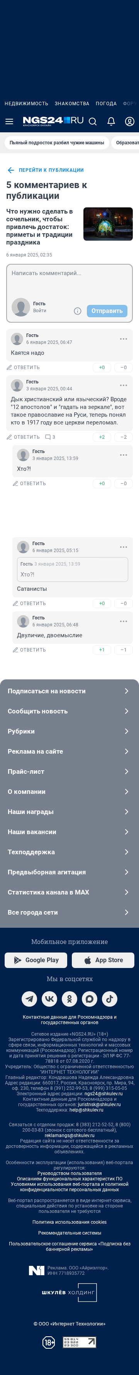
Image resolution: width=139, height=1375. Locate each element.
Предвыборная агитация (47, 872)
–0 (123, 367)
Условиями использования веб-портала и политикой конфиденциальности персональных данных (70, 1187)
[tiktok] (109, 999)
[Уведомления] (111, 121)
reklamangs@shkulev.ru (70, 1135)
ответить (27, 367)
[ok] (69, 999)
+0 (102, 367)
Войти (39, 310)
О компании (27, 791)
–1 (123, 650)
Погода (106, 103)
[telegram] (29, 999)
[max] (89, 999)
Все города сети (33, 912)
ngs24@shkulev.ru (104, 1093)
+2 (102, 437)
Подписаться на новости (47, 691)
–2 (123, 437)
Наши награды (31, 812)
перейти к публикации (51, 170)
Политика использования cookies (69, 1222)
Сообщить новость (38, 711)
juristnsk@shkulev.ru (99, 1104)
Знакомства (72, 103)
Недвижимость (27, 103)
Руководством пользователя (69, 1173)
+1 (102, 650)
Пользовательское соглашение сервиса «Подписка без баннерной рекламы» (70, 1246)
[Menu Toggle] (9, 121)
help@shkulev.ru (86, 1110)
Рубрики (21, 731)
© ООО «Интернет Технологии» (69, 1324)
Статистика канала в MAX (48, 892)
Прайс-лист (26, 771)
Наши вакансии (32, 832)
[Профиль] (129, 121)
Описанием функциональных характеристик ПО (69, 1179)
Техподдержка (31, 852)
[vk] (49, 999)
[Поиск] (92, 121)
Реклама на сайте (35, 751)
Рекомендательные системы (69, 1233)
